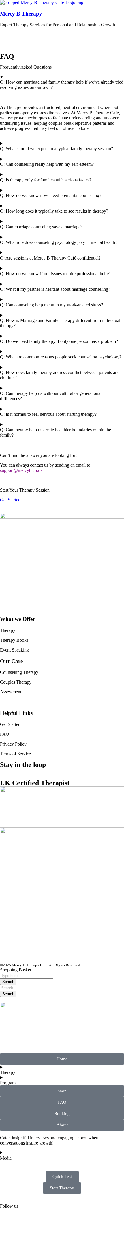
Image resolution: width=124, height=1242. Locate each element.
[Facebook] (38, 954)
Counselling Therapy (19, 672)
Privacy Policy (13, 743)
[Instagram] (7, 954)
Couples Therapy (15, 682)
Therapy (7, 630)
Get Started (10, 724)
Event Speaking (14, 649)
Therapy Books (14, 640)
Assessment (10, 691)
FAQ (4, 734)
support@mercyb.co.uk (21, 470)
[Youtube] (54, 954)
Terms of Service (15, 753)
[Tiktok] (23, 954)
